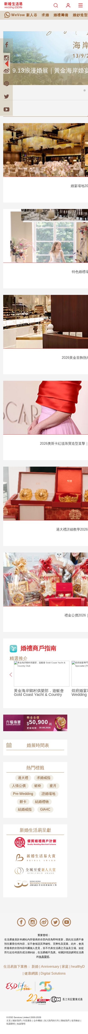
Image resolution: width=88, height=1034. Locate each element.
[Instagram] (6, 57)
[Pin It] (6, 83)
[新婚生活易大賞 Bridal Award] (35, 857)
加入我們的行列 (51, 1020)
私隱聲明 (10, 1024)
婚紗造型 (80, 15)
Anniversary (50, 966)
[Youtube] (6, 109)
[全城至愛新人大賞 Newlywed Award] (35, 871)
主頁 (8, 1020)
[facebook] (6, 44)
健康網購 (31, 973)
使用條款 (75, 1020)
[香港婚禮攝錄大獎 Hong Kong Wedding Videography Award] (35, 884)
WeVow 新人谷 (24, 15)
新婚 (35, 966)
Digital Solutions (53, 973)
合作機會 (38, 1020)
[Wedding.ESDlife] (13, 5)
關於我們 (17, 1020)
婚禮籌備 (61, 15)
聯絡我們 (65, 1020)
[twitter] (6, 96)
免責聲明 (44, 956)
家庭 (65, 966)
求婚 (45, 15)
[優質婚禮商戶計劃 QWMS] (35, 842)
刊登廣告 (27, 1020)
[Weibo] (6, 70)
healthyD (78, 966)
